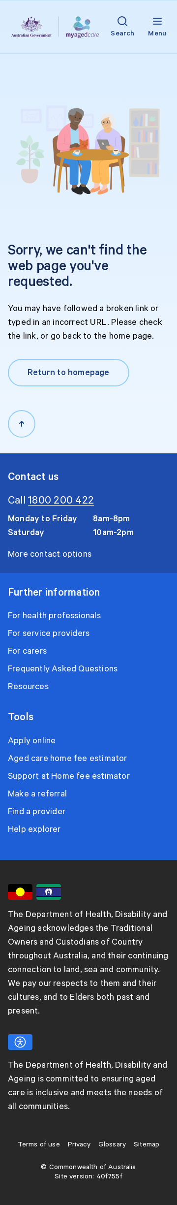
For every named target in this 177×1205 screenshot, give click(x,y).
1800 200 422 (61, 501)
